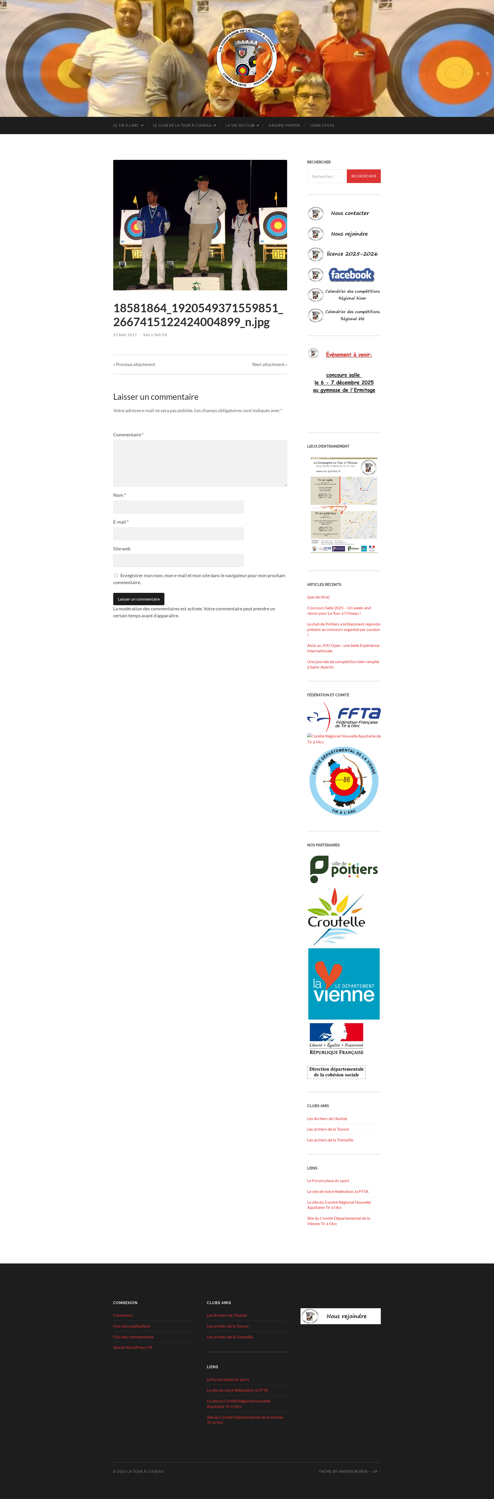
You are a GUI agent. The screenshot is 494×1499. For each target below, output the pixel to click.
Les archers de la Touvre (328, 1129)
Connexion (123, 1315)
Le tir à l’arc (126, 125)
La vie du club (240, 125)
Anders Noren (353, 1471)
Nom (119, 495)
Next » (269, 364)
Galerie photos (284, 125)
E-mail (121, 522)
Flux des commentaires (133, 1336)
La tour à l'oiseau (145, 1471)
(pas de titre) (318, 596)
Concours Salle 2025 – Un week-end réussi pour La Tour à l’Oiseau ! (339, 610)
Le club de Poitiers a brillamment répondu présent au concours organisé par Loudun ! (344, 629)
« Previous (134, 364)
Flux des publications (132, 1325)
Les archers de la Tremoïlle (330, 1139)
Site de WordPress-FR (132, 1347)
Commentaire (128, 434)
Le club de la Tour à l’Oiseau (182, 125)
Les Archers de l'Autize (327, 1118)
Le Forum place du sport (328, 1180)
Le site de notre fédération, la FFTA (337, 1191)
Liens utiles (322, 125)
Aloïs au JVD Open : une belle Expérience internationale (343, 648)
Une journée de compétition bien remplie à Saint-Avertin (343, 664)
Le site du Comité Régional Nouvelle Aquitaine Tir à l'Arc (339, 1205)
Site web (121, 548)
